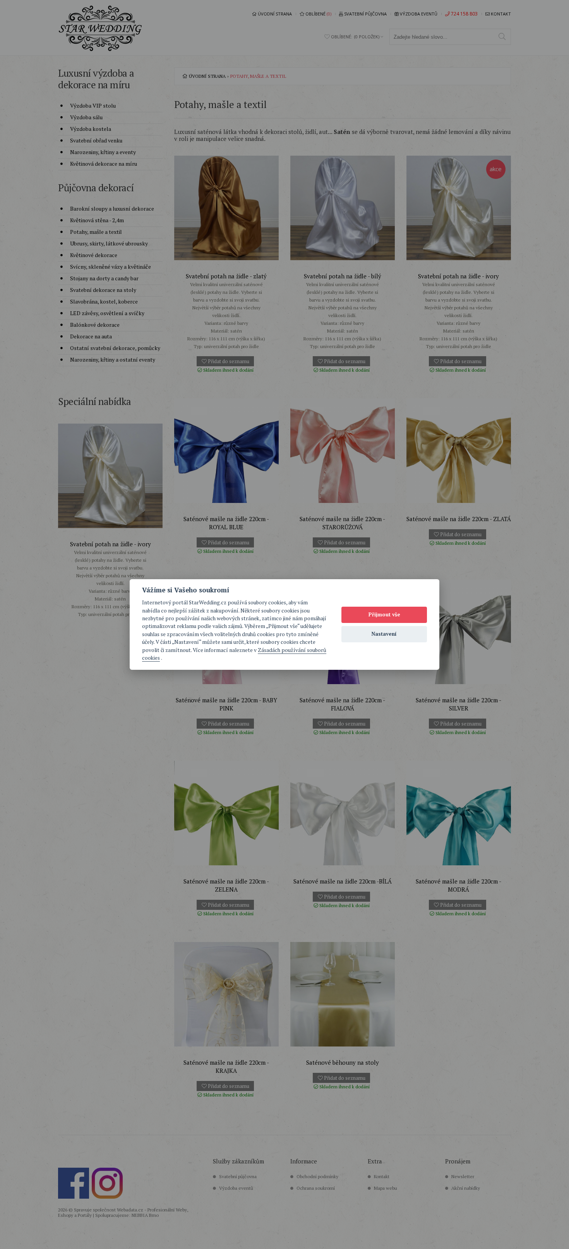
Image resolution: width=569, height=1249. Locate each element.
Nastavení (384, 633)
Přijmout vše (384, 614)
